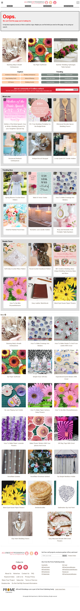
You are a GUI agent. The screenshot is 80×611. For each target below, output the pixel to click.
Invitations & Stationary (11, 74)
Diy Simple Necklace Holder (66, 476)
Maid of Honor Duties (40, 197)
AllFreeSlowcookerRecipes (69, 569)
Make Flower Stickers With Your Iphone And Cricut (40, 444)
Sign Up (75, 89)
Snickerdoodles (40, 507)
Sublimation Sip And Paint (66, 507)
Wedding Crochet (29, 82)
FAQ (32, 573)
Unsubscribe (5, 583)
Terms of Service (31, 580)
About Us (8, 573)
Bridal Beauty (50, 74)
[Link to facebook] (14, 567)
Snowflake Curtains (14, 476)
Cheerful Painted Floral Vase (15, 230)
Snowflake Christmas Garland (40, 476)
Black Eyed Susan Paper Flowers (65, 303)
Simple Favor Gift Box (40, 377)
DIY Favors (11, 82)
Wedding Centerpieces (29, 74)
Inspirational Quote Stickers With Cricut (66, 378)
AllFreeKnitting (46, 569)
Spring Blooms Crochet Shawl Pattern (15, 199)
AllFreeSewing (46, 572)
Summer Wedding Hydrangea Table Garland (65, 66)
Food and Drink (50, 82)
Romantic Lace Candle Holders (40, 230)
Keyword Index (9, 577)
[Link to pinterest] (25, 567)
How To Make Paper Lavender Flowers (14, 444)
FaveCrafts (45, 565)
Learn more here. (60, 589)
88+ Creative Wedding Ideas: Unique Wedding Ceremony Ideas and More (65, 271)
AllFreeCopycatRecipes (68, 567)
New (2, 315)
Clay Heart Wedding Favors (20, 538)
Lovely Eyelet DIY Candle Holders (65, 158)
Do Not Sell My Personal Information (24, 583)
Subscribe (20, 580)
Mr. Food (64, 565)
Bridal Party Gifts (69, 82)
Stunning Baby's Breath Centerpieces (14, 66)
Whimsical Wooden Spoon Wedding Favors (65, 125)
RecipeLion (65, 572)
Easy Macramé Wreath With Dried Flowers (60, 540)
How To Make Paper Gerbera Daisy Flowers (40, 411)
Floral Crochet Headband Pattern (40, 269)
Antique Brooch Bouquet (40, 158)
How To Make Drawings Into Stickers (65, 199)
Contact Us (25, 573)
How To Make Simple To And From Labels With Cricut (66, 345)
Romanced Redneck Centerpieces (15, 160)
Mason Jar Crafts (50, 78)
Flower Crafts (69, 74)
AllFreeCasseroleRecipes (69, 574)
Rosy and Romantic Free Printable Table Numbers (65, 231)
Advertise (16, 573)
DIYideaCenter (45, 574)
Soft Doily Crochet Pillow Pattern (15, 269)
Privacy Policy (39, 90)
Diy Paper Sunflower (40, 65)
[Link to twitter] (20, 567)
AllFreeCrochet (46, 567)
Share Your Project (8, 580)
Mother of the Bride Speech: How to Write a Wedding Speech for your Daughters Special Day (15, 126)
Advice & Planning (29, 78)
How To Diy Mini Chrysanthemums (15, 304)
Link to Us (19, 577)
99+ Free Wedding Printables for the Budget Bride (40, 125)
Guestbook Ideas (69, 78)
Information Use (47, 90)
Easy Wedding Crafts (11, 78)
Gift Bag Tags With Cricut (66, 443)
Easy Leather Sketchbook (40, 303)
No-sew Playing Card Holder (13, 410)
